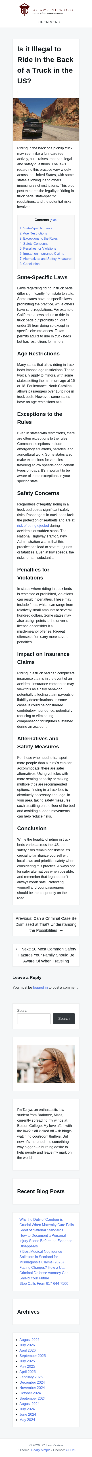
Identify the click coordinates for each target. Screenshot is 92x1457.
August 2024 (29, 1404)
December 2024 (32, 1382)
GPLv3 (70, 1450)
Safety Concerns (34, 243)
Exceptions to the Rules (39, 238)
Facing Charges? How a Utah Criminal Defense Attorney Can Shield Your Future (44, 1273)
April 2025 (27, 1372)
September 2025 (32, 1356)
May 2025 (27, 1366)
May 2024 (27, 1420)
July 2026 (27, 1345)
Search (23, 1010)
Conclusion (30, 264)
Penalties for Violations (38, 248)
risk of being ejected (33, 525)
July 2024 (27, 1409)
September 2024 (32, 1398)
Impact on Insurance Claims (42, 253)
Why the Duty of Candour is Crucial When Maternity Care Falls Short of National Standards (46, 1225)
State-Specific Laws (36, 228)
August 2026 (29, 1340)
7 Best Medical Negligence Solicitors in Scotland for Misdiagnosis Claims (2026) (41, 1257)
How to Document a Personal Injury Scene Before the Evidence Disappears (45, 1241)
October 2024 (30, 1393)
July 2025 (27, 1361)
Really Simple (40, 1450)
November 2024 (32, 1388)
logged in (40, 987)
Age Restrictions (33, 233)
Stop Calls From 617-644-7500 (43, 1283)
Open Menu (49, 22)
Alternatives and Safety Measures (46, 259)
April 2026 (27, 1350)
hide (54, 220)
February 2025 (31, 1377)
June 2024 (27, 1414)
